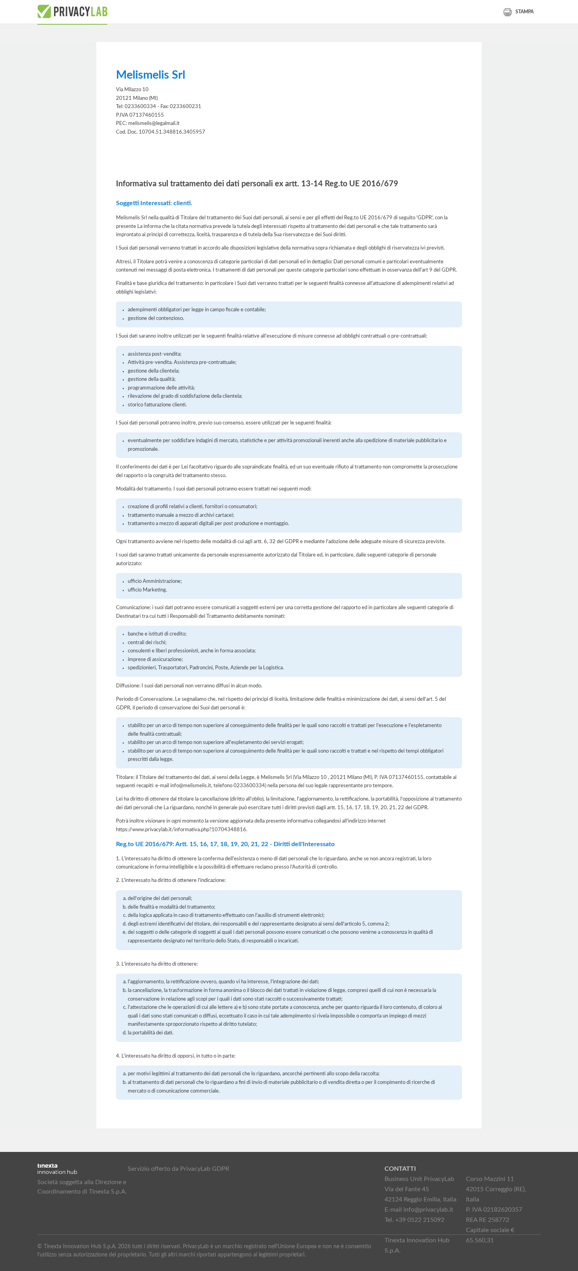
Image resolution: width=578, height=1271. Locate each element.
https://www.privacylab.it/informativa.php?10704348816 (181, 829)
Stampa (524, 11)
